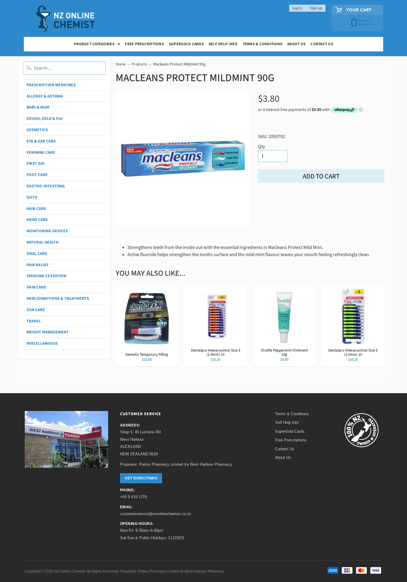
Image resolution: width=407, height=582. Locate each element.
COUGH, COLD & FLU (45, 119)
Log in (297, 8)
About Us (296, 44)
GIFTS (32, 197)
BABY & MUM (38, 107)
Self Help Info (223, 44)
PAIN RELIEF (38, 265)
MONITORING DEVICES (47, 231)
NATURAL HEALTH (42, 242)
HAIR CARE (36, 209)
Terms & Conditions (262, 44)
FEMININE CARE (41, 153)
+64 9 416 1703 (133, 497)
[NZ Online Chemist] (65, 18)
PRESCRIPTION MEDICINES (51, 85)
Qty (261, 146)
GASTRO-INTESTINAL (46, 186)
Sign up (316, 8)
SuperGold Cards (186, 44)
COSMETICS (37, 130)
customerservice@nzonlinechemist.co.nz (155, 514)
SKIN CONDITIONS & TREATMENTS (58, 299)
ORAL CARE (37, 254)
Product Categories (98, 44)
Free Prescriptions (291, 440)
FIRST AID (35, 164)
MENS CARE (37, 220)
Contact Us (321, 44)
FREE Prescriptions (144, 44)
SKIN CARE (36, 287)
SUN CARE (36, 310)
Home (121, 64)
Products (139, 64)
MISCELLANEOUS (42, 343)
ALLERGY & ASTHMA (45, 96)
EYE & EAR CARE (41, 141)
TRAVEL (34, 321)
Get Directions (141, 478)
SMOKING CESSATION (46, 276)
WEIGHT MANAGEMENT (48, 332)
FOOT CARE (37, 175)
